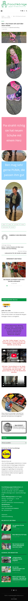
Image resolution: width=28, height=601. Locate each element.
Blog (9, 16)
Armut (4, 224)
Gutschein (16, 224)
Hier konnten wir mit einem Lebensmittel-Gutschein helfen (18, 545)
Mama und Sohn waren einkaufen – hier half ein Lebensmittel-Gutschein (19, 578)
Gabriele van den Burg (14, 27)
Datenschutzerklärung (7, 516)
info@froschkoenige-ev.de (8, 493)
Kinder (22, 224)
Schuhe (12, 227)
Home (3, 16)
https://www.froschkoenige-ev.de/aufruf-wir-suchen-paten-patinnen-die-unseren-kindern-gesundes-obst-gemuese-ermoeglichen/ (13, 414)
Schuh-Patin (5, 227)
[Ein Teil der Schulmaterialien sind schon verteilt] (6, 569)
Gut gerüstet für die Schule (18, 526)
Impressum (4, 514)
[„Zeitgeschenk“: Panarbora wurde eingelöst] (6, 560)
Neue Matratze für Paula (19, 534)
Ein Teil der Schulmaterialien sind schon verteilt (18, 568)
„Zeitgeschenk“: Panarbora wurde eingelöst (17, 559)
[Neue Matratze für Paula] (6, 537)
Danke (9, 224)
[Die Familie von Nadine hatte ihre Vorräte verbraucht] (14, 269)
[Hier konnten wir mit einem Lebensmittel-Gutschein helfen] (6, 546)
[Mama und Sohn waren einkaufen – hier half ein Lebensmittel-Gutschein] (6, 579)
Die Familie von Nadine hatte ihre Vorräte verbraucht (14, 280)
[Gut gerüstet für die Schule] (6, 528)
